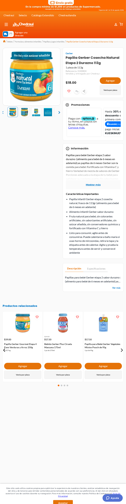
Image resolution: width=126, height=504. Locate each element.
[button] (6, 24)
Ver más (116, 287)
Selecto (23, 15)
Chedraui (9, 15)
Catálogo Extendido (43, 15)
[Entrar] (114, 24)
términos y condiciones (41, 420)
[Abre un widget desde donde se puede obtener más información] (113, 498)
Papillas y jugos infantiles (53, 41)
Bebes (10, 41)
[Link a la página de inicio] (4, 42)
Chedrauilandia (67, 15)
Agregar (110, 80)
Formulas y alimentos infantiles (28, 41)
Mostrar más (93, 184)
